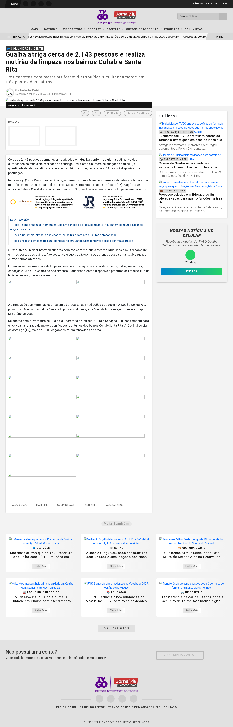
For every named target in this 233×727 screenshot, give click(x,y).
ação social (19, 505)
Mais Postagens (116, 628)
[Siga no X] (41, 3)
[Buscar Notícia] (223, 16)
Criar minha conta (179, 654)
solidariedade (66, 505)
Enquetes (173, 29)
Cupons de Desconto (144, 29)
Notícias (52, 29)
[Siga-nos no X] (122, 699)
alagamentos (114, 505)
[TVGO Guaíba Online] (116, 16)
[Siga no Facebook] (25, 3)
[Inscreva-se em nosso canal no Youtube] (133, 699)
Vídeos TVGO (74, 29)
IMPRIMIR (112, 113)
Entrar (14, 3)
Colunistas (194, 29)
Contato (115, 29)
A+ (96, 113)
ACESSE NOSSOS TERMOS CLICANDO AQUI (66, 723)
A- (84, 113)
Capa (36, 29)
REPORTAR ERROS (138, 113)
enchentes (90, 505)
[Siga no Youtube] (49, 3)
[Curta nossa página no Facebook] (99, 699)
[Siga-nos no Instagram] (111, 699)
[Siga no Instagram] (33, 3)
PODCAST (96, 29)
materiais (42, 505)
